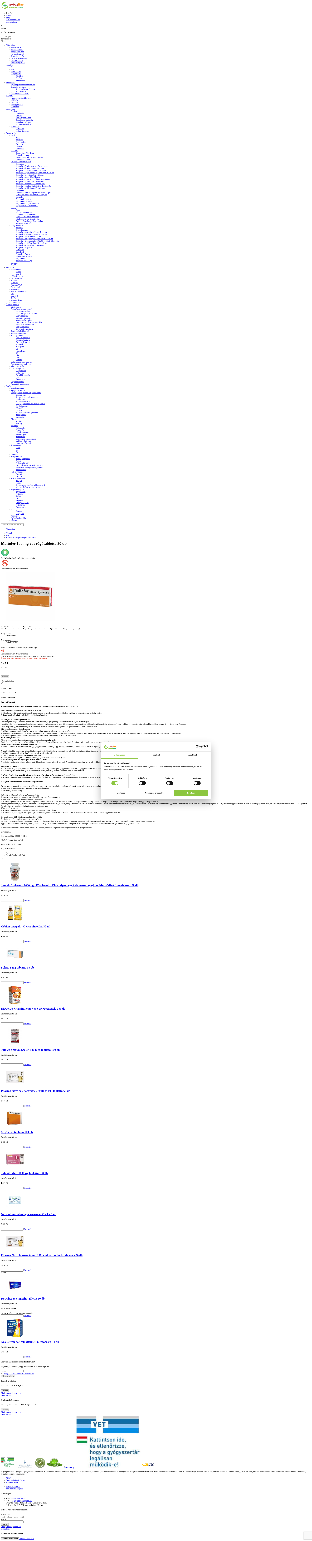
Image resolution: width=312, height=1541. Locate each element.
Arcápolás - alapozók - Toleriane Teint (30, 184)
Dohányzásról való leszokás (21, 362)
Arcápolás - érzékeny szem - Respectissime (32, 166)
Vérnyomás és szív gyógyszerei (28, 487)
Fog (12, 69)
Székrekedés (20, 428)
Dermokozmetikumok (19, 58)
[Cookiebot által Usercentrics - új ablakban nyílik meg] (197, 747)
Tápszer (19, 115)
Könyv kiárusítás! (17, 52)
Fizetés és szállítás (13, 1487)
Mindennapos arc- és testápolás (27, 219)
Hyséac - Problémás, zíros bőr (27, 217)
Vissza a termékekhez (10, 1539)
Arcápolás (19, 140)
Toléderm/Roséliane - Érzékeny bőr (29, 221)
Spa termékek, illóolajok (20, 331)
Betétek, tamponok (23, 459)
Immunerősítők (16, 300)
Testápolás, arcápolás (24, 159)
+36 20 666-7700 (18, 1498)
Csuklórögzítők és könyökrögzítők (29, 322)
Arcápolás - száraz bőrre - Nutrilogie (30, 245)
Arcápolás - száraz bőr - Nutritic (28, 177)
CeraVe (13, 265)
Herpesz (19, 410)
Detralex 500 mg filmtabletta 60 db (23, 1298)
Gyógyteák (20, 514)
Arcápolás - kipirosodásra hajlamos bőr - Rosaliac (35, 173)
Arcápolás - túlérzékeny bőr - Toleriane (31, 170)
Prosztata (19, 474)
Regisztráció (5, 1395)
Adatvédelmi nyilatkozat (15, 1480)
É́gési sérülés (21, 395)
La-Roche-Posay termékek (21, 162)
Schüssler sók (21, 91)
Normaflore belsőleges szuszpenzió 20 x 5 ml (28, 1214)
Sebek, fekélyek (22, 406)
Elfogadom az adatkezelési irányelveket (19, 1373)
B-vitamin (14, 283)
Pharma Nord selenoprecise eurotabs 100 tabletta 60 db (35, 1090)
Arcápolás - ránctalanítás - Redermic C (30, 181)
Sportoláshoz (21, 80)
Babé (13, 135)
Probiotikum (20, 437)
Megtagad (121, 793)
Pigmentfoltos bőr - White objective (29, 157)
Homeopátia (10, 83)
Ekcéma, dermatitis (23, 342)
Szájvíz (18, 496)
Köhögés (14, 100)
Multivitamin (16, 269)
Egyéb (8, 386)
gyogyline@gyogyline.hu (22, 1501)
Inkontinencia (21, 470)
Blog (8, 17)
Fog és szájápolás (17, 489)
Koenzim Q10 (16, 285)
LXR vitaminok (17, 61)
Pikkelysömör (21, 415)
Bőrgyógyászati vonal (24, 212)
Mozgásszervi (16, 74)
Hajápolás (19, 146)
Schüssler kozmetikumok (25, 89)
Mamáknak (15, 126)
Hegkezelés (20, 417)
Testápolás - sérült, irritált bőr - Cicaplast (31, 195)
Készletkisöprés (17, 50)
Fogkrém (19, 494)
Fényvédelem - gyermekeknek (27, 203)
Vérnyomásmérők (22, 327)
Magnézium (15, 289)
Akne (18, 137)
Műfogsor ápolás (22, 503)
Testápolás (20, 113)
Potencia (19, 476)
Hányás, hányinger (23, 432)
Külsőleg (19, 76)
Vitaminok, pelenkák (24, 122)
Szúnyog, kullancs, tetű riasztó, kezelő (30, 404)
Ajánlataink (10, 45)
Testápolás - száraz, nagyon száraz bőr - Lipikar (34, 192)
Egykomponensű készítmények (23, 85)
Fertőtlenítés (20, 399)
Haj (17, 349)
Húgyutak (14, 454)
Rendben (191, 793)
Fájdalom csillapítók (23, 124)
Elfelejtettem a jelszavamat (11, 1393)
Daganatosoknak (17, 382)
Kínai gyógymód (17, 366)
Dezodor (19, 360)
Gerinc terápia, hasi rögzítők (26, 313)
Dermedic (14, 263)
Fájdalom (9, 65)
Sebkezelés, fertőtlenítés (25, 324)
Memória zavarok (17, 388)
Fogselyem (20, 500)
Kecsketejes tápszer (23, 118)
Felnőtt (18, 272)
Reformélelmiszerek (18, 333)
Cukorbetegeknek (17, 368)
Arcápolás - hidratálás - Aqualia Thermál (31, 234)
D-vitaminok (15, 302)
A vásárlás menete (13, 20)
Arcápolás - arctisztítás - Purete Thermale (31, 232)
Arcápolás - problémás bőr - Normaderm (31, 243)
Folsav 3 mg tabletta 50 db (17, 967)
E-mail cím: (5, 1515)
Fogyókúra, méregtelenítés (21, 364)
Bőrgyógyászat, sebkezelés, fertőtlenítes (26, 393)
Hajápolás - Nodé (22, 155)
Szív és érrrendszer (18, 478)
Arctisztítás (20, 164)
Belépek (5, 1391)
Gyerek (18, 274)
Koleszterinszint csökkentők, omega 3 (30, 485)
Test (17, 357)
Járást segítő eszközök (24, 320)
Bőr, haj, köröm (17, 335)
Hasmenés (20, 430)
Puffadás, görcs (21, 434)
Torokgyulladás (17, 104)
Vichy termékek (17, 225)
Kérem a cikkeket (8, 1376)
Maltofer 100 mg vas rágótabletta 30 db (21, 537)
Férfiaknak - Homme (24, 256)
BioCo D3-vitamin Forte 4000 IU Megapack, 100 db (33, 1008)
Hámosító (19, 408)
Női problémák (16, 456)
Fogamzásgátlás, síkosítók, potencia (29, 465)
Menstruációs (16, 72)
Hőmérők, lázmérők (23, 318)
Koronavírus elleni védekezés (27, 397)
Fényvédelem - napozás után (27, 206)
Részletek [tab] (156, 755)
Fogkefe (19, 498)
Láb (17, 355)
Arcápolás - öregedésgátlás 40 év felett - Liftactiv (34, 239)
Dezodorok (20, 190)
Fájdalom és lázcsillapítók (20, 98)
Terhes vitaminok (22, 131)
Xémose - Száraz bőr (24, 223)
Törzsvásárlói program (14, 1489)
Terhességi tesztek (22, 463)
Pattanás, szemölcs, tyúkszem (27, 412)
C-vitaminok (15, 287)
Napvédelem (20, 351)
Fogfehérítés (20, 505)
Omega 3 (14, 296)
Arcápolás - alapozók (24, 247)
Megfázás (9, 96)
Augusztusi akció (17, 47)
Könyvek (14, 516)
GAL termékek (16, 278)
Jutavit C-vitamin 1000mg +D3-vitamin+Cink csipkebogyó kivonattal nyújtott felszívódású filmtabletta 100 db (69, 885)
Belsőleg (19, 423)
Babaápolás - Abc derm (25, 153)
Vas (12, 294)
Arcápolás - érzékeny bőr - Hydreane (30, 168)
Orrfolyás (14, 102)
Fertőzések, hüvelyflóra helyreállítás (29, 467)
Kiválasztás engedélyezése (156, 793)
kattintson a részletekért (38, 658)
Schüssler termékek (18, 56)
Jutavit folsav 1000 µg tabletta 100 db (24, 1173)
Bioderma (14, 151)
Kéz (17, 353)
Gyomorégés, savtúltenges (26, 439)
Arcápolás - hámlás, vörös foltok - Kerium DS (33, 186)
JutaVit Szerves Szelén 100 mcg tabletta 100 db (30, 1049)
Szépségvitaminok (23, 340)
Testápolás (20, 148)
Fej (12, 67)
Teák (17, 377)
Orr (17, 450)
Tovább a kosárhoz (26, 1539)
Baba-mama (10, 109)
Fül (17, 452)
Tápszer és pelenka (18, 63)
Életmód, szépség (12, 305)
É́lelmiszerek (20, 379)
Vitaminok (15, 107)
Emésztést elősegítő (23, 443)
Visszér (18, 483)
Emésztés (14, 426)
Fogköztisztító (21, 507)
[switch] (142, 783)
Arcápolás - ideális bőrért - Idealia (29, 236)
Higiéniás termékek (23, 401)
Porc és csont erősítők (19, 291)
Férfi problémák (17, 472)
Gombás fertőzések (23, 338)
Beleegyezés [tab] (119, 755)
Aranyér (19, 481)
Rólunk (9, 15)
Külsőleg (19, 421)
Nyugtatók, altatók (18, 390)
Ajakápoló (20, 346)
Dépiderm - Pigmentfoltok (26, 214)
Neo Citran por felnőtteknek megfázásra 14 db (30, 1341)
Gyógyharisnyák (22, 316)
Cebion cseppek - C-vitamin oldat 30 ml (25, 926)
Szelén (13, 298)
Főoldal (9, 533)
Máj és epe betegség (23, 441)
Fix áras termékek (17, 54)
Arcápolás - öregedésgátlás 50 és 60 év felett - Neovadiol (37, 241)
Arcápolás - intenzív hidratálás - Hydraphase (33, 179)
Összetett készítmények (20, 94)
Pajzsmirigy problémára (20, 384)
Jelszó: (3, 1519)
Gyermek (19, 144)
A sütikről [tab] (192, 755)
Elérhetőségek (11, 22)
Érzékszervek (16, 445)
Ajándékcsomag (22, 230)
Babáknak (15, 111)
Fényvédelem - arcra (23, 199)
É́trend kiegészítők (23, 375)
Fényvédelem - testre (24, 201)
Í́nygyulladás (20, 492)
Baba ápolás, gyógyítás (24, 120)
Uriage (13, 208)
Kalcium (14, 280)
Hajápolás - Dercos (23, 254)
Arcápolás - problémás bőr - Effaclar (30, 175)
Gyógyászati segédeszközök (21, 309)
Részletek (27, 900)
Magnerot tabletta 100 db (17, 1132)
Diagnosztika (16, 307)
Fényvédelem (21, 142)
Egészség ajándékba (18, 518)
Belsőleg (19, 78)
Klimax (18, 461)
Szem (18, 448)
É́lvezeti (19, 511)
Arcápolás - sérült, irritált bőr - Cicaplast (31, 188)
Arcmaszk (19, 228)
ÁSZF (8, 1478)
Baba (18, 210)
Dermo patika (11, 133)
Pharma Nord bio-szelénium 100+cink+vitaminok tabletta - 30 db (42, 1255)
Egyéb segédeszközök (24, 329)
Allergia (14, 419)
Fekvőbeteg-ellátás (23, 311)
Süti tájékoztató (12, 1482)
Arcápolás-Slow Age (24, 261)
